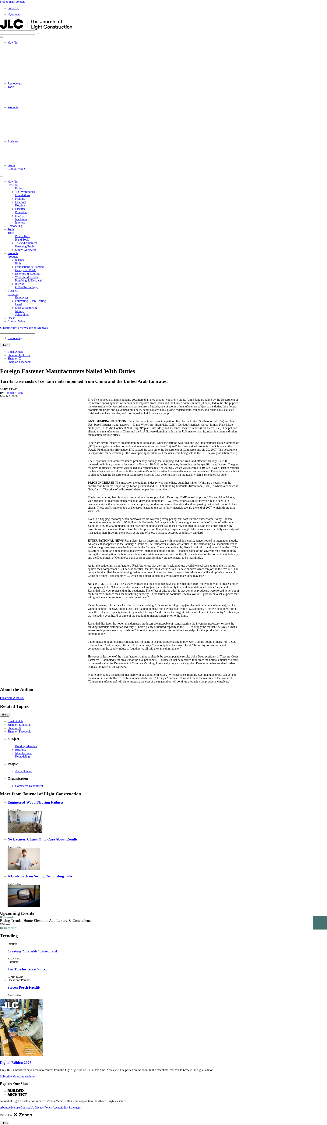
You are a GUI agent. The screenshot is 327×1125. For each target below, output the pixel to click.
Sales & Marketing (26, 155)
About (4, 1107)
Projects (20, 46)
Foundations (22, 52)
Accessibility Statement (66, 1107)
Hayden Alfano (13, 392)
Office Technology (26, 138)
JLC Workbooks (25, 49)
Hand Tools (22, 93)
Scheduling (22, 161)
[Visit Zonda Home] (17, 1116)
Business (13, 141)
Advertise (14, 1107)
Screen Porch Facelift (24, 987)
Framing (20, 56)
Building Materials (26, 746)
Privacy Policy (43, 1107)
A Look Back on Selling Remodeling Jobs (40, 876)
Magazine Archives (36, 327)
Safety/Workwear (25, 104)
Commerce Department (29, 785)
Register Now (8, 927)
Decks (11, 165)
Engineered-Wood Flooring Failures (35, 802)
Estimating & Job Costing (30, 148)
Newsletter (14, 14)
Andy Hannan (23, 771)
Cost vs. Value (16, 168)
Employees (21, 144)
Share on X (14, 358)
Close (5, 1123)
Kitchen (20, 110)
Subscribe (13, 8)
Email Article (15, 351)
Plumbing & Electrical (28, 131)
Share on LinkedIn (19, 355)
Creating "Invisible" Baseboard (32, 951)
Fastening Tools (24, 100)
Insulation (21, 76)
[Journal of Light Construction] (36, 28)
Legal (18, 151)
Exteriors (20, 59)
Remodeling (15, 83)
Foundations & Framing (29, 117)
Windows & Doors (26, 127)
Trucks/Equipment (26, 97)
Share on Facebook (19, 362)
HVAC (19, 73)
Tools (11, 86)
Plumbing (21, 69)
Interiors (20, 80)
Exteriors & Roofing (27, 124)
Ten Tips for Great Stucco (27, 969)
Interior (19, 134)
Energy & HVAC (25, 121)
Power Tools (22, 90)
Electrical (20, 66)
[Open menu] (1, 37)
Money (19, 158)
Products (13, 107)
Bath (18, 114)
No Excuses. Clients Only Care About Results (42, 839)
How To (13, 42)
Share (5, 345)
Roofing (20, 63)
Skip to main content (12, 1)
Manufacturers (23, 753)
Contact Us (27, 1107)
